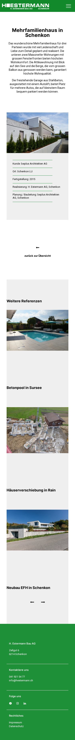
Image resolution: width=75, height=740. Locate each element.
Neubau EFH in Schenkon (28, 588)
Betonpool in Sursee (24, 388)
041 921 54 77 (17, 676)
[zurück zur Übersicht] (37, 247)
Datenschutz (16, 726)
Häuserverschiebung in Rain (31, 490)
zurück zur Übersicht (37, 255)
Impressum (15, 722)
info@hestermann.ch (21, 680)
